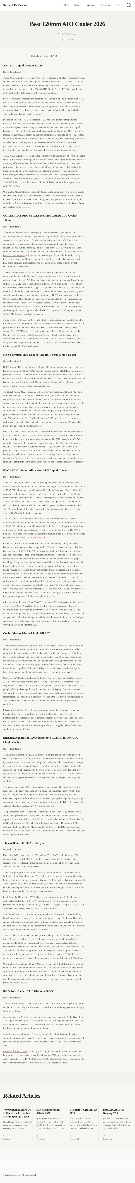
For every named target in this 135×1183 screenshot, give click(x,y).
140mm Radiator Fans (35, 537)
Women (77, 5)
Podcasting (105, 5)
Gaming (90, 5)
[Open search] (129, 5)
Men (66, 5)
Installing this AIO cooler (15, 1051)
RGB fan (37, 664)
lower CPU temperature (14, 255)
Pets (118, 5)
